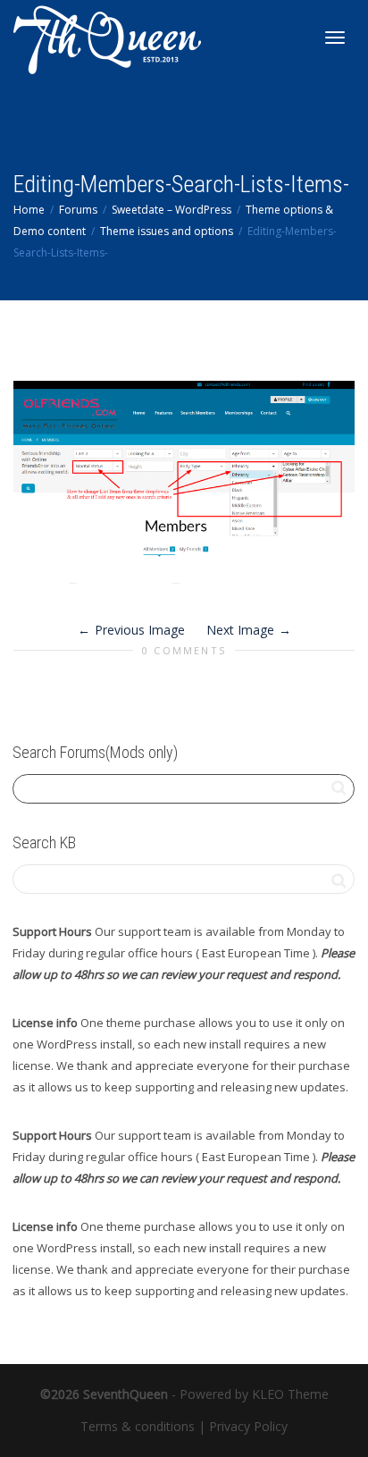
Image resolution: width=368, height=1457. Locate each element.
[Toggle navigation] (335, 37)
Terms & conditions (137, 1426)
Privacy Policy (248, 1426)
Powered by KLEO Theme (254, 1393)
